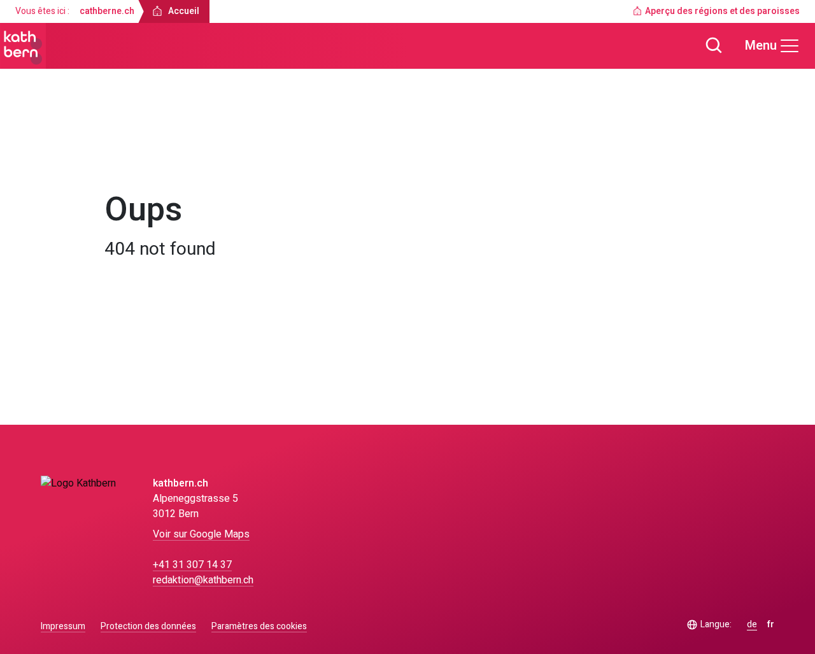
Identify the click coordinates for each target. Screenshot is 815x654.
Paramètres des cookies (259, 626)
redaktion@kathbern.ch (203, 580)
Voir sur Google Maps (201, 534)
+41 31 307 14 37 (192, 564)
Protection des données (148, 626)
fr (770, 624)
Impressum (63, 626)
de (752, 624)
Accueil (131, 156)
